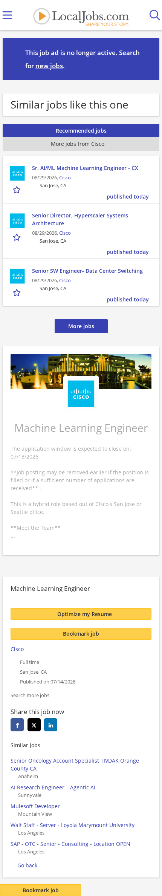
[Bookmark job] (17, 189)
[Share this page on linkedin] (50, 724)
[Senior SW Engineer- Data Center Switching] (17, 276)
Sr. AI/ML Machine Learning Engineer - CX (85, 167)
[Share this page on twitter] (34, 724)
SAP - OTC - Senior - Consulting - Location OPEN (70, 843)
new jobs (49, 65)
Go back (27, 865)
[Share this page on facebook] (17, 724)
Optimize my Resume (84, 614)
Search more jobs (30, 695)
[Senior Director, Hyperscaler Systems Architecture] (17, 220)
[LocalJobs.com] (81, 15)
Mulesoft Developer (35, 806)
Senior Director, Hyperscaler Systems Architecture (80, 219)
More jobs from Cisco (77, 143)
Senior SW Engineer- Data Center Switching (87, 270)
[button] (148, 59)
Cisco (65, 177)
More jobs (81, 326)
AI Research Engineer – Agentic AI (53, 787)
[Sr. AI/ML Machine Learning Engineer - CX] (17, 173)
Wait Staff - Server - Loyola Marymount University (72, 825)
